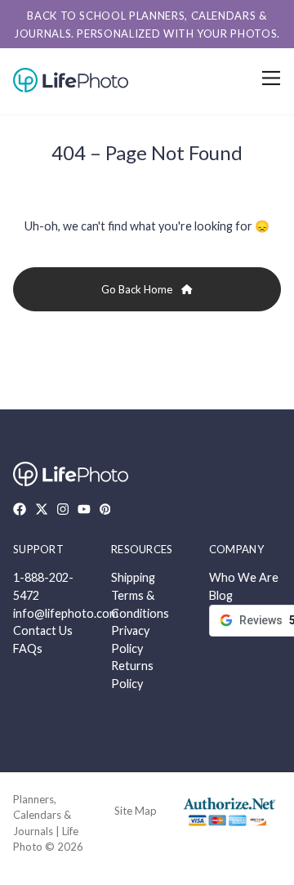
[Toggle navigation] (268, 78)
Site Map (135, 810)
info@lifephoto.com (65, 613)
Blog (221, 595)
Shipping (133, 577)
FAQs (27, 648)
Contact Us (43, 630)
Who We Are (243, 577)
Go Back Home (138, 289)
